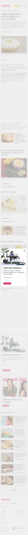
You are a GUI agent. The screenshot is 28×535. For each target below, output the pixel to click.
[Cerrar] (24, 250)
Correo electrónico (7, 277)
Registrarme (7, 283)
